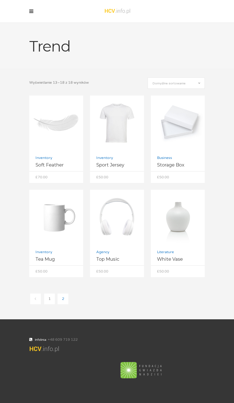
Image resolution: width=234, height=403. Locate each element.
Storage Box (170, 165)
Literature (165, 252)
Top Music (107, 259)
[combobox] (176, 83)
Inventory (43, 158)
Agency (102, 252)
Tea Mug (45, 259)
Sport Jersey (110, 165)
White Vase (170, 259)
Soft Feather (49, 165)
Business (164, 158)
